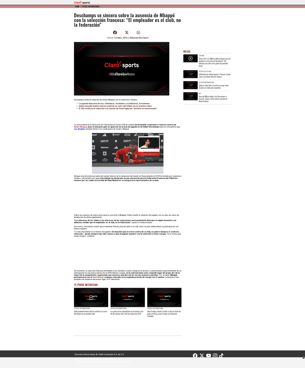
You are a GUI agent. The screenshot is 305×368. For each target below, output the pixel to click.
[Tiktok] (221, 355)
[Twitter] (202, 355)
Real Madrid (98, 277)
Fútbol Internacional (90, 6)
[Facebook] (196, 355)
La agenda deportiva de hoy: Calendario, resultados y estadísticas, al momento (114, 103)
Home (77, 6)
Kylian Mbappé (80, 127)
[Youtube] (209, 355)
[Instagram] (216, 355)
